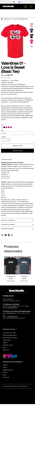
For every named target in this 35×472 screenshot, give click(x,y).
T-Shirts (5, 367)
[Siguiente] (33, 265)
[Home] (1, 19)
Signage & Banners (8, 370)
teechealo (16, 290)
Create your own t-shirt (9, 333)
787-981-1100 (9, 313)
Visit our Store (7, 340)
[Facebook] (5, 235)
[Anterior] (2, 265)
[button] (25, 6)
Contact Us (6, 350)
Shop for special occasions (10, 337)
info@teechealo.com (12, 307)
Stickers (5, 342)
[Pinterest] (8, 235)
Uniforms (5, 365)
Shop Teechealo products (10, 335)
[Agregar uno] (9, 139)
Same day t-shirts (8, 345)
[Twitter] (12, 235)
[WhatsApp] (2, 235)
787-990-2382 (12, 306)
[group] (17, 269)
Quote (4, 347)
